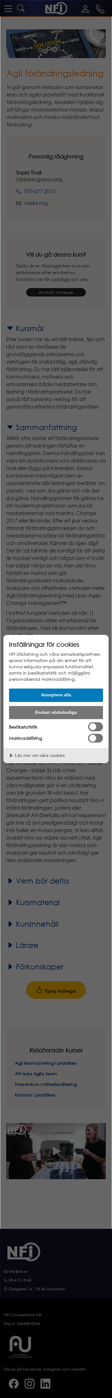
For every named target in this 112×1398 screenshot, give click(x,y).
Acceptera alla (56, 694)
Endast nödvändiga (56, 712)
